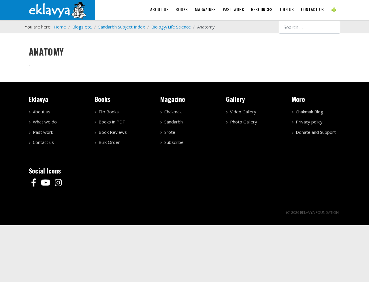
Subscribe (174, 142)
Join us (286, 9)
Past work (43, 132)
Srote (169, 132)
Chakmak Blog (309, 112)
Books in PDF (112, 122)
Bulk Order (109, 142)
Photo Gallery (243, 122)
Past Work (233, 9)
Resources (262, 9)
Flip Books (109, 112)
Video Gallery (243, 112)
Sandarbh (173, 122)
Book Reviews (113, 132)
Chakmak (173, 112)
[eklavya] (57, 9)
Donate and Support (316, 132)
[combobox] (309, 27)
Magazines (205, 9)
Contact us (312, 9)
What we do (45, 122)
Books (182, 9)
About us (159, 9)
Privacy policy (309, 122)
